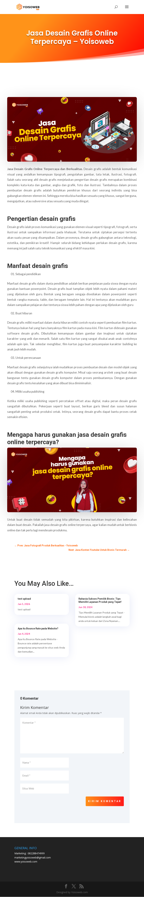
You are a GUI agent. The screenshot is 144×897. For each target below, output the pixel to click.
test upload (24, 598)
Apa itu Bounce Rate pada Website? (38, 628)
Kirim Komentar (104, 801)
